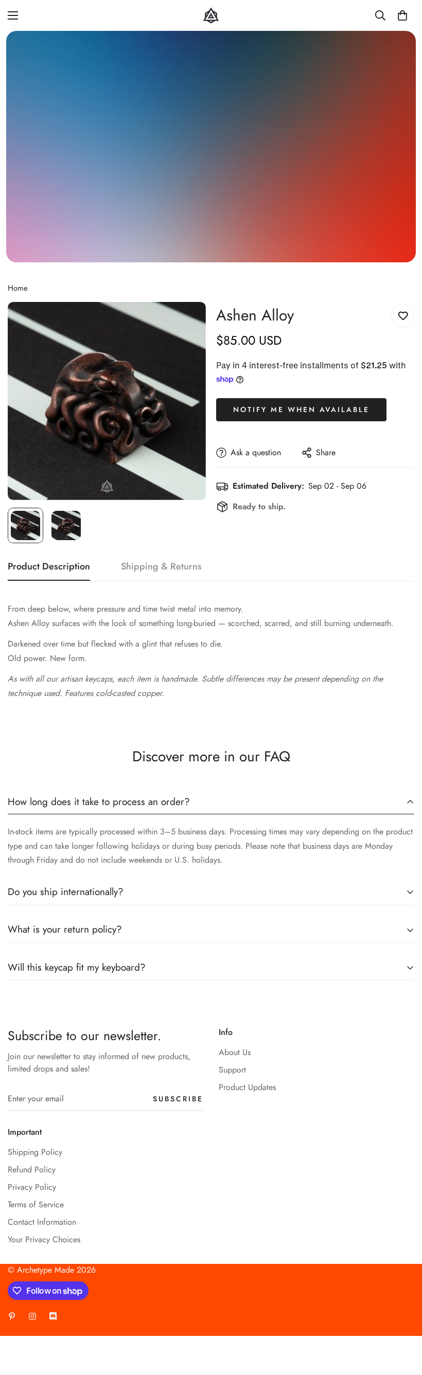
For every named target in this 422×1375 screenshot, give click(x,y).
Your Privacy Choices (44, 1239)
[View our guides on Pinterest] (12, 1316)
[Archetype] (211, 15)
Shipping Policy (35, 1152)
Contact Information (42, 1222)
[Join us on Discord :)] (53, 1316)
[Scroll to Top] (402, 1319)
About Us (235, 1052)
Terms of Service (36, 1204)
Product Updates (247, 1087)
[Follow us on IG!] (32, 1316)
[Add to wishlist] (402, 316)
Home (18, 288)
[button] (402, 15)
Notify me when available (301, 409)
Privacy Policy (32, 1187)
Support (232, 1070)
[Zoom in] (184, 323)
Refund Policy (32, 1169)
